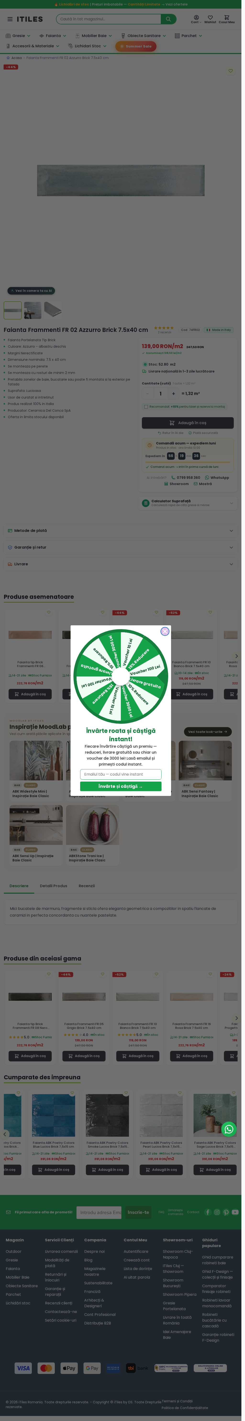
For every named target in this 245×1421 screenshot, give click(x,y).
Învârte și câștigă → (121, 786)
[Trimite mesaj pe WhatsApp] (229, 1129)
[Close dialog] (165, 631)
